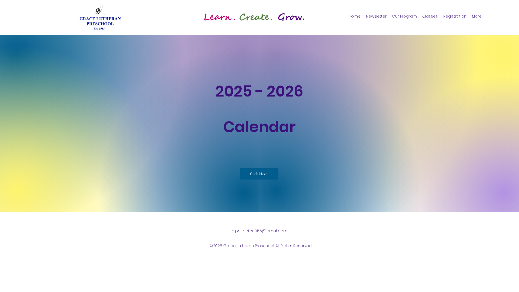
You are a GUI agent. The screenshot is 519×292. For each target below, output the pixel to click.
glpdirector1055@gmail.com (259, 231)
